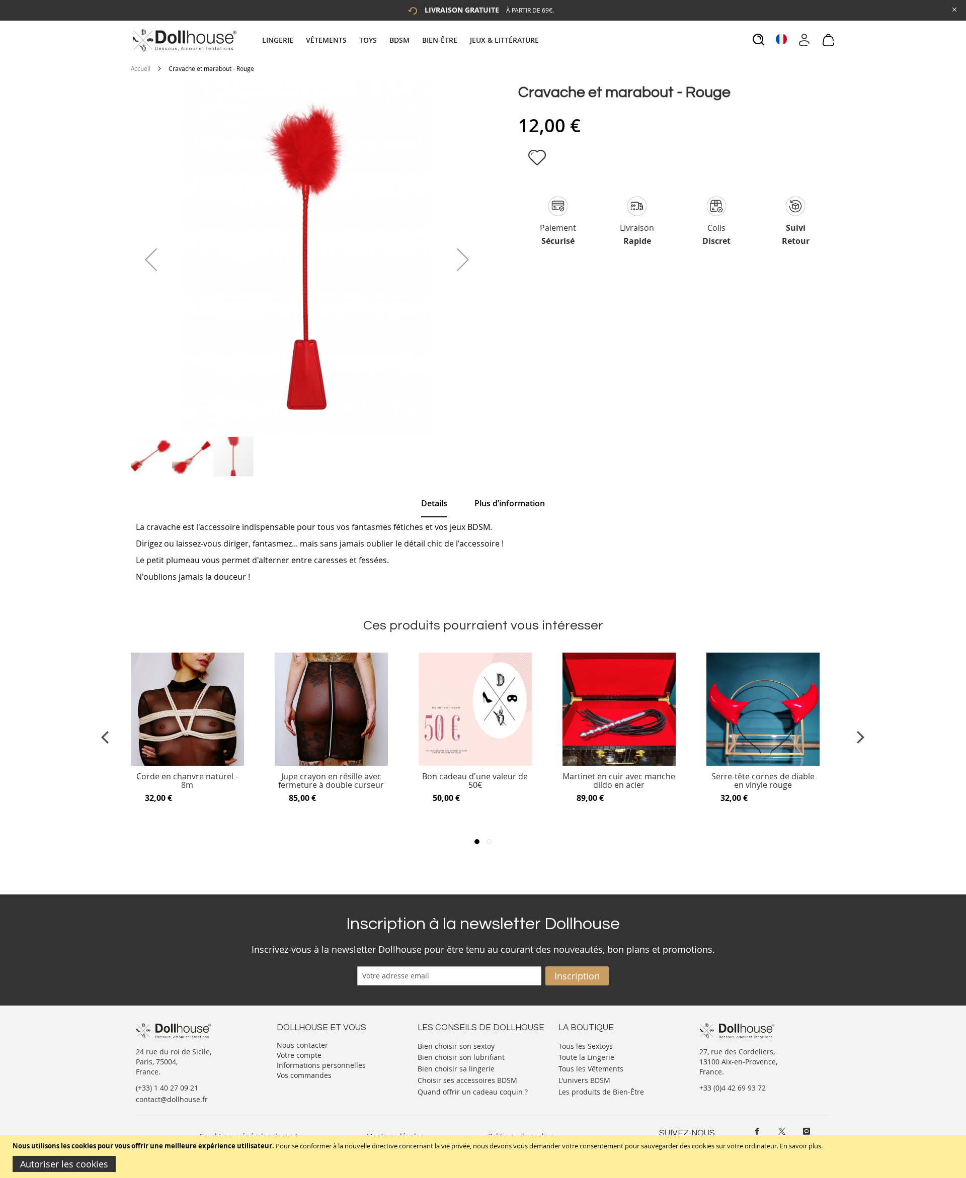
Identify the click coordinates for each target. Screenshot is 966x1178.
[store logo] (184, 40)
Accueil (140, 68)
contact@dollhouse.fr (172, 1099)
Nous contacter (302, 1045)
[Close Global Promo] (953, 9)
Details (434, 503)
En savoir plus (800, 1145)
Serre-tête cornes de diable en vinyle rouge (763, 781)
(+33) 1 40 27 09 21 (167, 1088)
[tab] (401, 40)
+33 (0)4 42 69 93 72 (732, 1088)
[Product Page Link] (187, 763)
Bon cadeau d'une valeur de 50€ (475, 781)
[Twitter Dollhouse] (782, 1131)
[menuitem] (282, 40)
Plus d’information (509, 503)
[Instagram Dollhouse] (806, 1131)
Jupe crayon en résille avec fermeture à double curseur (331, 781)
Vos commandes (304, 1075)
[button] (151, 259)
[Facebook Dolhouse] (757, 1131)
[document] (484, 1156)
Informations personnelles (321, 1065)
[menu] (401, 40)
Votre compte (299, 1055)
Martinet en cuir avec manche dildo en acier (618, 781)
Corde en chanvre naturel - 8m (187, 781)
